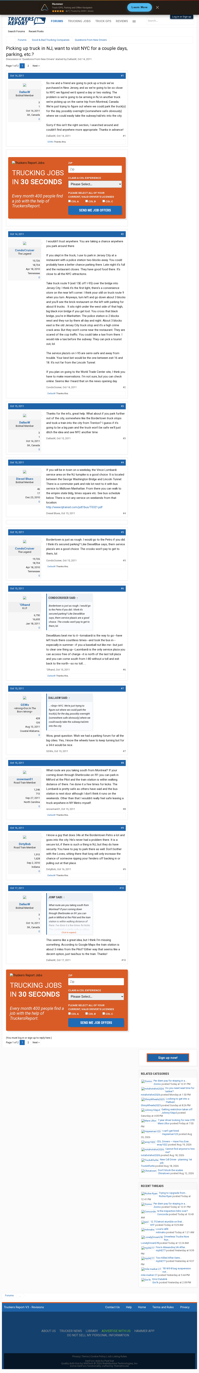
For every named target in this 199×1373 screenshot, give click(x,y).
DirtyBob (25, 844)
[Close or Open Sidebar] (183, 40)
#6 (122, 588)
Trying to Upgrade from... (173, 1192)
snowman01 (25, 779)
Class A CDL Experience (84, 177)
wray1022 (162, 1144)
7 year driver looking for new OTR (176, 1120)
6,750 (37, 615)
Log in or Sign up (181, 16)
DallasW (72, 59)
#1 (122, 75)
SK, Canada (33, 114)
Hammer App (144, 1331)
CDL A (75, 201)
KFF (152, 1224)
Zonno (157, 1084)
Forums (57, 21)
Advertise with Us (116, 1331)
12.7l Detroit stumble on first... (167, 1221)
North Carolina (32, 802)
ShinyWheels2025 (151, 1105)
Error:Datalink (159, 1279)
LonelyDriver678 (150, 1243)
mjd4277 (161, 1250)
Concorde (162, 1214)
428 (38, 718)
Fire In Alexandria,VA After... (171, 1247)
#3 (122, 406)
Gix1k (155, 1282)
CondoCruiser (24, 250)
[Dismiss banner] (157, 7)
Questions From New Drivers (38, 59)
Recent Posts (36, 31)
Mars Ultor (163, 1123)
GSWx (50, 142)
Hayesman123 (170, 1134)
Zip (70, 162)
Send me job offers (95, 210)
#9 (122, 827)
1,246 (37, 789)
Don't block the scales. (170, 1170)
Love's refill (162, 1229)
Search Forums (16, 31)
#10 (122, 888)
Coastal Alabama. (30, 731)
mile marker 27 (149, 1275)
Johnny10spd (169, 1112)
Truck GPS (103, 21)
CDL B (92, 201)
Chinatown (164, 1173)
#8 (122, 762)
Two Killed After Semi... (169, 1257)
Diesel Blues (24, 479)
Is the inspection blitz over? (172, 1211)
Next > (36, 65)
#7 (122, 688)
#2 (122, 234)
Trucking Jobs (79, 21)
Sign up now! (168, 1058)
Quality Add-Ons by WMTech (99, 1363)
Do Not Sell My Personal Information (98, 1335)
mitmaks (161, 1232)
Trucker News (70, 1331)
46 (38, 489)
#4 (122, 462)
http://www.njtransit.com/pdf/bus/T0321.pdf (74, 507)
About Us (48, 1331)
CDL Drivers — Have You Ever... (173, 1141)
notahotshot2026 (150, 1094)
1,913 (37, 854)
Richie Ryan (165, 1196)
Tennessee (34, 273)
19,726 (36, 260)
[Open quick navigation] (187, 40)
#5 (122, 532)
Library (92, 1331)
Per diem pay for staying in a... (170, 1080)
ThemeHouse (121, 1365)
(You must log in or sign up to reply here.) (29, 1037)
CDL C (109, 201)
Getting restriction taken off (176, 1109)
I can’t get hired (170, 1130)
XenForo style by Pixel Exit (99, 1360)
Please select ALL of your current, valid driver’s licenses (91, 194)
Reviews (122, 21)
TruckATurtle (148, 1165)
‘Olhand (24, 605)
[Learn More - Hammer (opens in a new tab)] (99, 7)
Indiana (36, 866)
